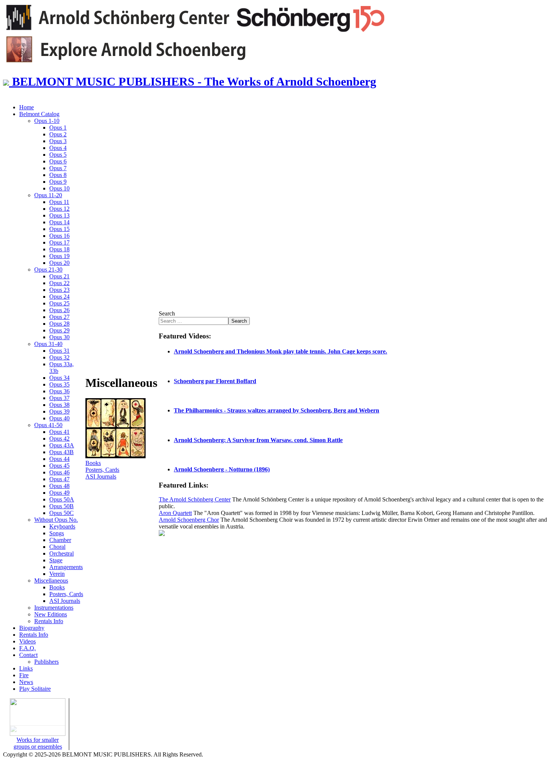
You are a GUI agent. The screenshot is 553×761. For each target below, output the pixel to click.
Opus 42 (59, 438)
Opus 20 (59, 263)
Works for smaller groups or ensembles (38, 743)
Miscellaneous (51, 580)
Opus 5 (58, 154)
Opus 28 (59, 323)
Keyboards (62, 526)
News (26, 682)
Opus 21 (59, 276)
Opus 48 (59, 486)
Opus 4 (58, 148)
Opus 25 (59, 303)
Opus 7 (58, 168)
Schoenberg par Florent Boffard (215, 381)
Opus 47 (59, 479)
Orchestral (61, 553)
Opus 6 (58, 161)
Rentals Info (48, 621)
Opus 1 (58, 127)
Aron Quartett (175, 513)
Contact (28, 655)
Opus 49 (59, 492)
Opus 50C (61, 513)
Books (57, 587)
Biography (31, 628)
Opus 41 (59, 432)
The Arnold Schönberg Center (195, 499)
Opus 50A (61, 499)
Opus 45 (59, 465)
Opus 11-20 (48, 195)
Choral (57, 547)
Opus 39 (59, 411)
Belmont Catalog (39, 114)
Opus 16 (59, 236)
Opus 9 (58, 181)
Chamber (60, 540)
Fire (24, 675)
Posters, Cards (66, 594)
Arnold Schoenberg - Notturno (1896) (222, 469)
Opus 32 (59, 357)
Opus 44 (59, 459)
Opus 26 (59, 310)
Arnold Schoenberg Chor (189, 519)
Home (26, 107)
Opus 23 (59, 290)
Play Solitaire (35, 689)
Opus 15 (59, 229)
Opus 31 (59, 350)
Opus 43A (61, 445)
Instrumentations (53, 607)
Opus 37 (59, 398)
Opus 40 (59, 418)
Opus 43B (61, 452)
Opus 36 (59, 391)
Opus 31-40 (48, 344)
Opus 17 (59, 242)
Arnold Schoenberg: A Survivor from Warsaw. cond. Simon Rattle (258, 440)
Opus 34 (59, 377)
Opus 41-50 (48, 425)
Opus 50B (61, 506)
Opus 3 (58, 141)
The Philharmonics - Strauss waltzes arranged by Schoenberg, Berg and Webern (276, 410)
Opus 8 (58, 175)
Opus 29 (59, 330)
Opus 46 (59, 472)
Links (26, 668)
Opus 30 (59, 337)
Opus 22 (59, 283)
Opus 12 (59, 208)
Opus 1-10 (46, 121)
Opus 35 (59, 384)
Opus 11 (59, 202)
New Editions (50, 614)
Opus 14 (59, 222)
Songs (56, 533)
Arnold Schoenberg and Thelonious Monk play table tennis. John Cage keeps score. (280, 351)
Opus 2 (58, 134)
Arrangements (66, 567)
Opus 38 (59, 405)
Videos (27, 641)
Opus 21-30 (48, 269)
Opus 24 (59, 296)
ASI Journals (64, 601)
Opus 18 (59, 249)
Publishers (46, 661)
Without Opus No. (56, 519)
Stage (55, 560)
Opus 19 (59, 256)
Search (167, 313)
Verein (57, 574)
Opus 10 (59, 188)
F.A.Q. (27, 648)
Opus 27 (59, 317)
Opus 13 (59, 215)
